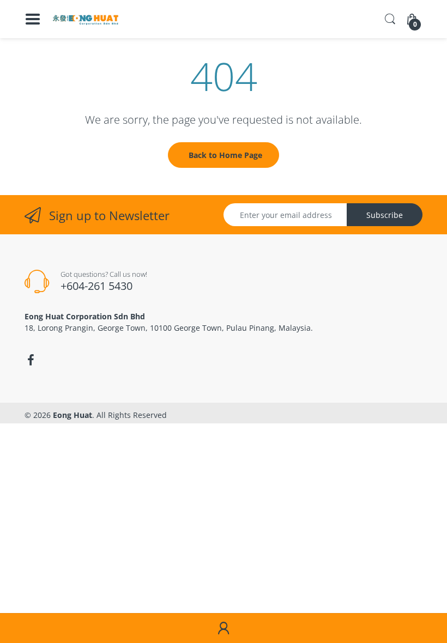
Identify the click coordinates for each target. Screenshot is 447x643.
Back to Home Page (225, 155)
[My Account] (223, 628)
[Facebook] (31, 360)
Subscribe (384, 215)
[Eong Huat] (86, 19)
